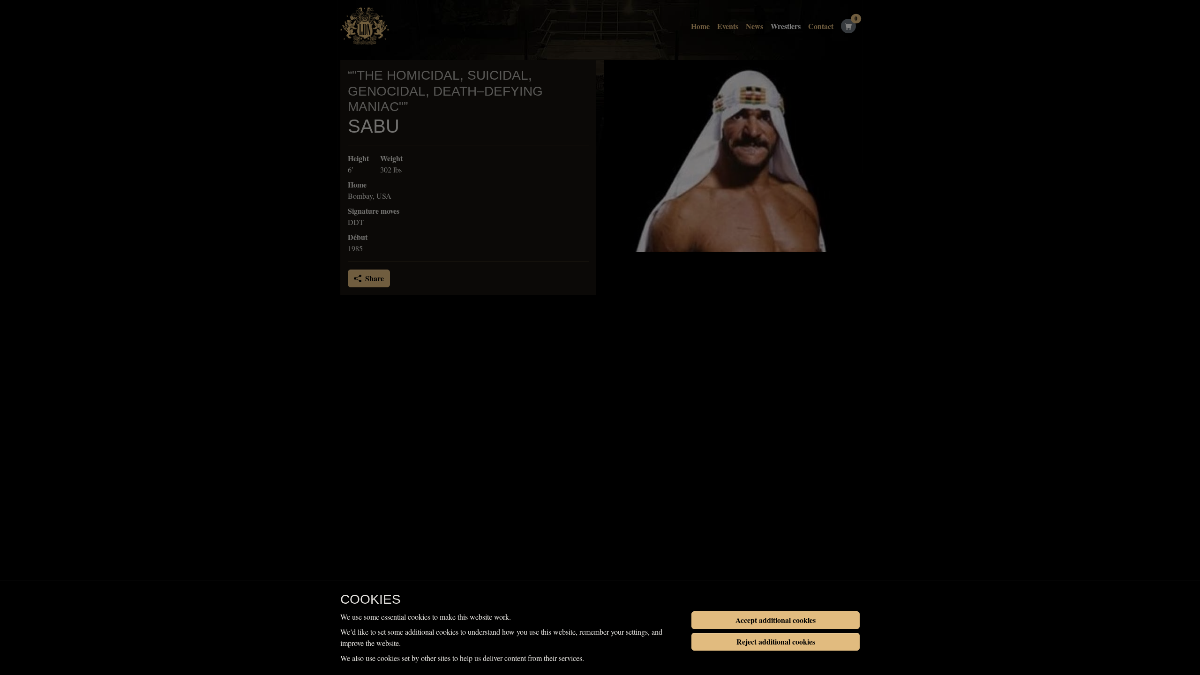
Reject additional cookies (775, 641)
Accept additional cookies (775, 620)
